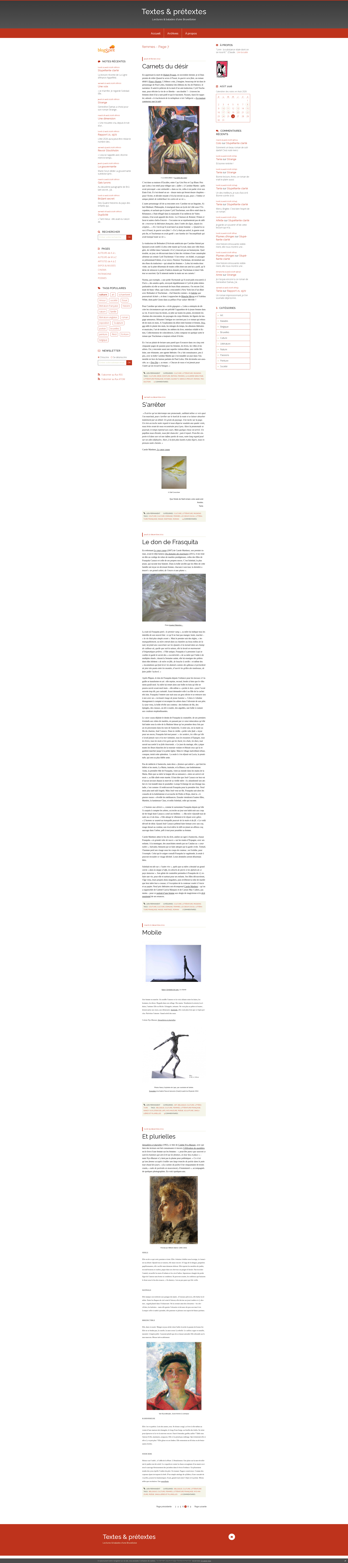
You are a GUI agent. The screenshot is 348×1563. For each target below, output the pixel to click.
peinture (103, 334)
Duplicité (103, 214)
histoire (126, 305)
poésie (102, 328)
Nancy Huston (155, 81)
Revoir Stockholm (108, 150)
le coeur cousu (188, 516)
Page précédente (164, 1506)
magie (160, 519)
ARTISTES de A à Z (107, 261)
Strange (102, 102)
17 (223, 112)
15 (247, 108)
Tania (219, 159)
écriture (166, 376)
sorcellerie (165, 1481)
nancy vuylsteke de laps (154, 1110)
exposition (104, 322)
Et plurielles (158, 1136)
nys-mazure (171, 1110)
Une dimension (106, 118)
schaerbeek (124, 294)
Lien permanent (153, 373)
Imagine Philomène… (176, 625)
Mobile (151, 932)
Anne (219, 274)
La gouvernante (107, 166)
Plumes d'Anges (225, 236)
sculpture (188, 1110)
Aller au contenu (9, 2)
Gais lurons (104, 182)
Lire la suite (242, 52)
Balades (224, 320)
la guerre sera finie (194, 376)
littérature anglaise (108, 317)
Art (175, 1105)
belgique (103, 339)
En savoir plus (206, 1561)
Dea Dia (154, 362)
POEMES (102, 278)
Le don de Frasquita (170, 542)
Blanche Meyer (188, 296)
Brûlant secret (106, 198)
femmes (181, 376)
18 (228, 112)
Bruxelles (224, 332)
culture (103, 294)
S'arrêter (154, 404)
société (113, 300)
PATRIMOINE (104, 274)
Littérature (187, 373)
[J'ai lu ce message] (345, 1561)
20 (238, 112)
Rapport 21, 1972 (107, 134)
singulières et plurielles (166, 1494)
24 (223, 116)
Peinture (224, 360)
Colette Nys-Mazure (187, 1145)
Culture (177, 373)
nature (102, 311)
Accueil (155, 33)
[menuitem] (155, 33)
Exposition (152, 1091)
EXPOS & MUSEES (107, 265)
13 (238, 108)
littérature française (108, 305)
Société (223, 366)
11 (228, 108)
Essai (124, 300)
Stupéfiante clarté (108, 70)
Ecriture (125, 334)
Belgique (182, 1105)
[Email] (232, 1537)
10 (223, 108)
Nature (223, 349)
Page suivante (200, 1506)
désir (159, 376)
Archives (172, 33)
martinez (168, 519)
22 (247, 112)
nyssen (167, 379)
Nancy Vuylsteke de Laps (170, 989)
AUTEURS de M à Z (107, 257)
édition (174, 376)
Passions (197, 373)
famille (113, 311)
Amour (102, 300)
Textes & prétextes (174, 11)
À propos (191, 33)
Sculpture (118, 322)
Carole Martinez (191, 886)
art (113, 294)
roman (125, 317)
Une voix (103, 86)
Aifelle (219, 220)
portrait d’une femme (165, 893)
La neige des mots (181, 178)
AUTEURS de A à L (107, 253)
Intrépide (174, 1010)
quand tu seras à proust (182, 379)
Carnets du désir (165, 66)
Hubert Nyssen (169, 75)
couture (152, 516)
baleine (194, 293)
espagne (169, 516)
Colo (218, 143)
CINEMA (102, 269)
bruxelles (114, 328)
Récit (114, 334)
